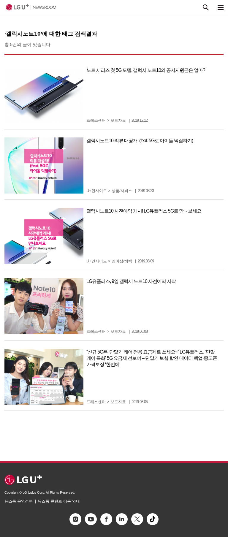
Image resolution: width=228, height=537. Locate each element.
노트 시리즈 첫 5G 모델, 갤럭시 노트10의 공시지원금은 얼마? (145, 70)
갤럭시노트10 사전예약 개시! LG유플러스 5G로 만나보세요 (143, 210)
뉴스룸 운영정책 (18, 501)
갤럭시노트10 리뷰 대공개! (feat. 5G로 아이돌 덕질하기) (139, 140)
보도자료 (118, 120)
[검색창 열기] (205, 7)
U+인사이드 (96, 190)
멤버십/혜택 (122, 261)
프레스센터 (96, 120)
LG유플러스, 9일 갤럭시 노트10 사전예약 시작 (131, 281)
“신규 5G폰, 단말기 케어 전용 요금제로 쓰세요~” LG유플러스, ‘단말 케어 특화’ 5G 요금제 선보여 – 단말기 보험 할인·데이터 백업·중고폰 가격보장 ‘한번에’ (151, 358)
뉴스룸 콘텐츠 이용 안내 (59, 501)
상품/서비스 (122, 190)
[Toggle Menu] (221, 7)
